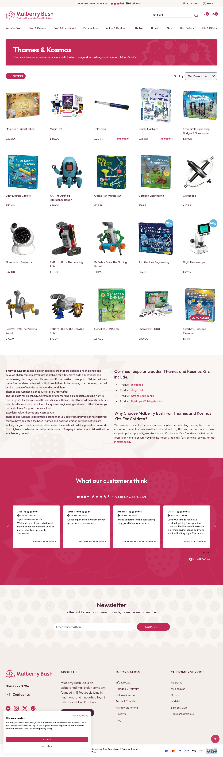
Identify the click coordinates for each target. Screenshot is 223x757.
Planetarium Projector (19, 262)
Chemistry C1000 (149, 329)
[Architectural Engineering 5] (156, 238)
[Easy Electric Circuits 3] (23, 172)
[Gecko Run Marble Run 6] (111, 172)
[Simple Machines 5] (156, 105)
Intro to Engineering (142, 395)
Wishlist (175, 701)
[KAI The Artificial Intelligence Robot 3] (67, 172)
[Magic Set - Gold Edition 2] (23, 105)
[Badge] (169, 225)
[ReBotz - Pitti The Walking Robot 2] (23, 305)
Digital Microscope (194, 262)
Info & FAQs (123, 682)
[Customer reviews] (126, 3)
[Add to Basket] (9, 120)
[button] (8, 527)
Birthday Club (179, 707)
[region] (111, 526)
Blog (118, 720)
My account (178, 688)
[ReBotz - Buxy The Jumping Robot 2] (67, 238)
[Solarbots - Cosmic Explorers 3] (200, 305)
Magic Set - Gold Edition (20, 129)
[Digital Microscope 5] (200, 238)
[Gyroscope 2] (200, 172)
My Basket (177, 682)
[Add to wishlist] (9, 114)
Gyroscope (189, 195)
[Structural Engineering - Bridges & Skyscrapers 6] (200, 105)
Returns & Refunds (126, 695)
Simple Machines (148, 129)
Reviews (121, 714)
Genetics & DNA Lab (106, 329)
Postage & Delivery (127, 688)
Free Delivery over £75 (92, 3)
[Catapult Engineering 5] (156, 172)
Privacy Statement (127, 707)
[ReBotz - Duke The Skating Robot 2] (111, 238)
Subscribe (153, 627)
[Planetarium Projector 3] (23, 238)
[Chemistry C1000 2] (156, 305)
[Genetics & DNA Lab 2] (111, 305)
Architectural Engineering (154, 262)
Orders (175, 695)
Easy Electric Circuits (18, 195)
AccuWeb (91, 752)
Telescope (100, 129)
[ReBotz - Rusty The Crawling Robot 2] (67, 305)
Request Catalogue (182, 714)
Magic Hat (56, 129)
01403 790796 (17, 686)
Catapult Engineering (151, 195)
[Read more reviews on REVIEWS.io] (199, 560)
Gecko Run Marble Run (107, 195)
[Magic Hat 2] (67, 105)
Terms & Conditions (127, 701)
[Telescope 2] (111, 105)
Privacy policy (80, 715)
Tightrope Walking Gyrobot (147, 401)
